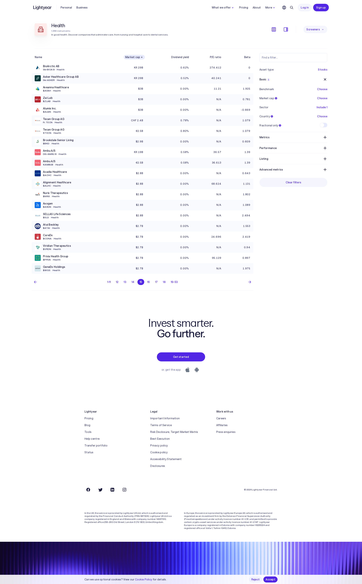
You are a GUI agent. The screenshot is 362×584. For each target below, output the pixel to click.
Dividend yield (180, 57)
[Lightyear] (42, 7)
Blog (87, 425)
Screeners (313, 29)
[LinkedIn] (112, 489)
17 (156, 282)
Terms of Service (161, 425)
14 (133, 282)
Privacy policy (159, 445)
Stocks (322, 69)
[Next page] (249, 282)
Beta (247, 57)
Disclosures (157, 466)
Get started (181, 357)
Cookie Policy (143, 579)
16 (148, 282)
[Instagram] (124, 489)
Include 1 (322, 107)
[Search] (291, 7)
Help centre (92, 438)
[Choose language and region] (284, 7)
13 (125, 282)
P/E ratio (215, 57)
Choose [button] (322, 89)
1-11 (109, 282)
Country (264, 116)
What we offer (221, 7)
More (268, 7)
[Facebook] (88, 489)
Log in (305, 7)
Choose (322, 98)
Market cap (132, 57)
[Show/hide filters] (286, 29)
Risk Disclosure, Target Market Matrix (174, 432)
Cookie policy (159, 452)
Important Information (165, 418)
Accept (270, 579)
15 (141, 282)
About (257, 7)
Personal (66, 7)
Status (89, 452)
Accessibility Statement (166, 459)
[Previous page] (35, 282)
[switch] (323, 125)
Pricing (243, 7)
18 (164, 282)
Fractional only (268, 125)
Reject (255, 579)
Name (38, 57)
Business (81, 7)
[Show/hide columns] (273, 29)
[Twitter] (100, 489)
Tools (87, 432)
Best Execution (160, 438)
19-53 (174, 282)
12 (117, 282)
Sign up (321, 7)
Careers (221, 418)
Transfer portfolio (95, 445)
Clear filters (293, 182)
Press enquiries (225, 432)
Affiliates (222, 425)
